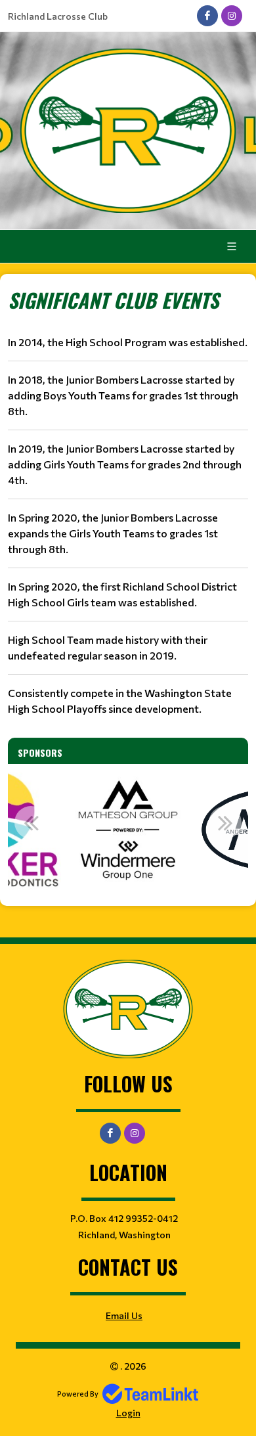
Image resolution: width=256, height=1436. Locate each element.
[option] (128, 829)
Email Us (124, 1315)
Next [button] (225, 822)
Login (128, 1412)
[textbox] (128, 501)
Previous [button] (30, 822)
